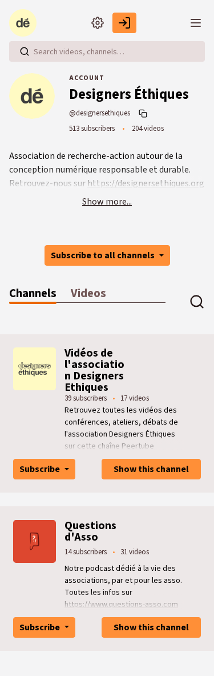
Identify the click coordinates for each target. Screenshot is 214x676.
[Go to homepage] (25, 23)
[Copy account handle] (144, 113)
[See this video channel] (34, 368)
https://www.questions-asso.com (121, 604)
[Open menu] (196, 23)
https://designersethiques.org (145, 183)
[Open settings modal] (98, 23)
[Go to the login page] (124, 23)
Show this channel (151, 469)
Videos (88, 293)
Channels (32, 293)
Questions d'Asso (90, 531)
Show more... (107, 201)
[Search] (24, 51)
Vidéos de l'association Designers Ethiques (94, 370)
